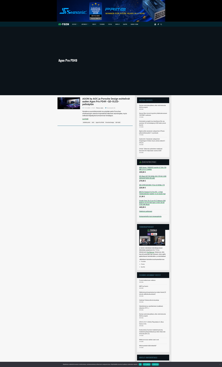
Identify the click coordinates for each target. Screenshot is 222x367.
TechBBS (102, 24)
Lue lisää (85, 119)
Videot (94, 24)
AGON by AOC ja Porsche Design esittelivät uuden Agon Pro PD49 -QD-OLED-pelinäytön (106, 101)
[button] (155, 24)
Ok (140, 364)
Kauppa (125, 24)
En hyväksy (147, 364)
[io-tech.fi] (63, 24)
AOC (93, 122)
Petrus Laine (99, 108)
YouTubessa (150, 252)
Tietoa (110, 24)
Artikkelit (84, 24)
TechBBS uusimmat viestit (150, 275)
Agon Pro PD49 (100, 122)
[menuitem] (75, 24)
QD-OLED (118, 122)
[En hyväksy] (220, 364)
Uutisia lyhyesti (146, 100)
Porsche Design (109, 122)
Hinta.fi (117, 24)
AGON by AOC (86, 122)
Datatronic (148, 162)
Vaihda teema (134, 24)
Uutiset (74, 24)
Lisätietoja (155, 364)
